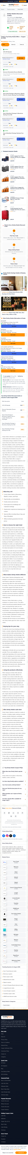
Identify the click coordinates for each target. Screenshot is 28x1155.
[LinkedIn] (11, 816)
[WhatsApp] (13, 813)
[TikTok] (10, 835)
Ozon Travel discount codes (9, 971)
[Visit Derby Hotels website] (4, 15)
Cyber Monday (4, 1127)
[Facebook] (4, 813)
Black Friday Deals (5, 1089)
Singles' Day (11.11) (5, 1121)
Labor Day (3, 1115)
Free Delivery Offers (5, 1071)
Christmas (3, 1130)
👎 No (15, 64)
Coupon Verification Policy (6, 1048)
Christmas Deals (4, 1094)
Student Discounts (5, 1100)
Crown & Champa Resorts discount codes (13, 985)
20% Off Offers (4, 1074)
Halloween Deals (4, 1086)
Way (2, 365)
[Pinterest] (22, 813)
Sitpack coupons (7, 982)
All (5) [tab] (3, 44)
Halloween (3, 1118)
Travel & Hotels (11, 9)
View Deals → (23, 1)
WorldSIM (3, 338)
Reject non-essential (8, 1152)
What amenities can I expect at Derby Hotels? (14, 794)
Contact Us (3, 1054)
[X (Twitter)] (9, 813)
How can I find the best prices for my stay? (14, 789)
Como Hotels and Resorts (7, 346)
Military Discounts (5, 1103)
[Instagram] (15, 816)
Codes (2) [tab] (13, 44)
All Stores (3, 1062)
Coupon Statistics (5, 1109)
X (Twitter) (3, 1141)
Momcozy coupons (7, 973)
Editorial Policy (4, 1045)
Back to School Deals (6, 1080)
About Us (3, 1036)
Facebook (3, 1139)
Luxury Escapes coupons (9, 990)
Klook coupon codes (8, 976)
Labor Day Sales (4, 1083)
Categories (3, 1056)
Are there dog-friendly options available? (14, 781)
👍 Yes (10, 64)
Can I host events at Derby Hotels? (14, 784)
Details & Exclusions (7, 57)
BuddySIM (3, 320)
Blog (2, 1068)
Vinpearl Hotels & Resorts (7, 356)
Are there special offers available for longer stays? (14, 799)
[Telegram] (18, 813)
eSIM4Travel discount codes (10, 996)
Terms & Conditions (5, 1042)
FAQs (2, 1033)
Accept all (21, 1152)
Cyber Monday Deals (5, 1092)
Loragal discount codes (8, 988)
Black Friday (4, 1124)
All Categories (4, 1065)
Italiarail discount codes (8, 979)
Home (2, 9)
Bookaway (3, 329)
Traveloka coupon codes (9, 993)
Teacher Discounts (5, 1106)
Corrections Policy (5, 1051)
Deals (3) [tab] (22, 44)
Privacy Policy (4, 1039)
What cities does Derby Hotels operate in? (14, 772)
